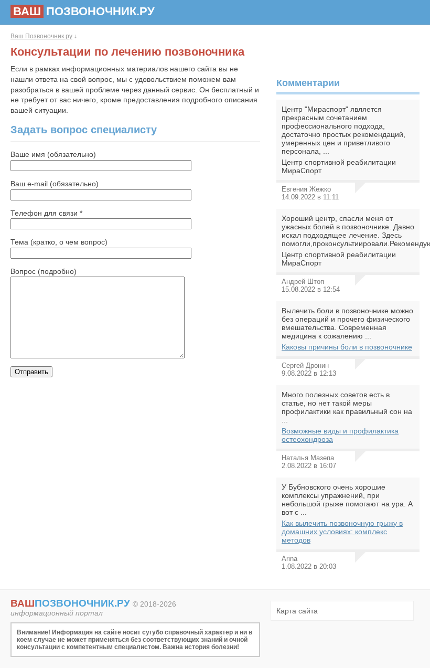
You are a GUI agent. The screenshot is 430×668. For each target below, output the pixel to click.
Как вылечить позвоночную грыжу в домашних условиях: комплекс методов (342, 531)
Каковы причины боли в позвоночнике (347, 347)
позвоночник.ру (84, 11)
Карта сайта (297, 611)
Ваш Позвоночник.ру (41, 36)
